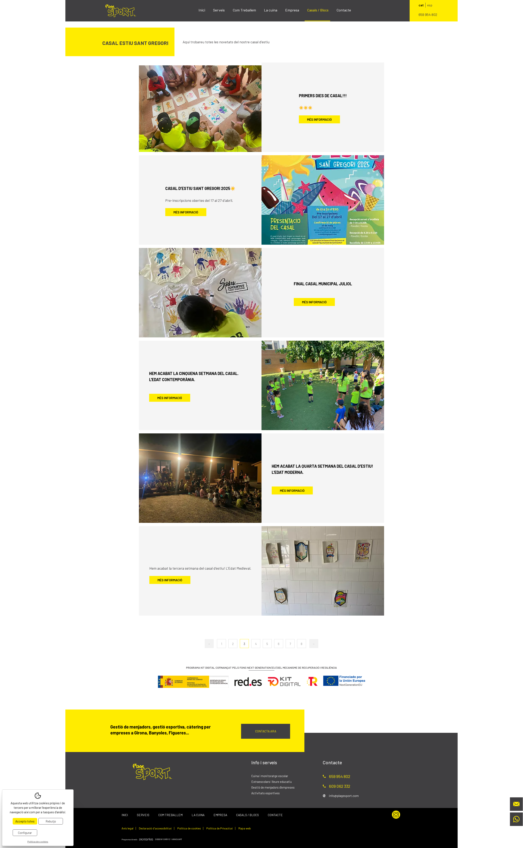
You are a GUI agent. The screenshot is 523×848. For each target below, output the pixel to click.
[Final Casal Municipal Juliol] (200, 292)
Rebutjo (51, 821)
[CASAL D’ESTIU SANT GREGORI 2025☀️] (323, 200)
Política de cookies (189, 828)
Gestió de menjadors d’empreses (273, 787)
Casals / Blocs (318, 10)
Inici (202, 10)
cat (421, 5)
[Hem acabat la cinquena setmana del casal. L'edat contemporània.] (323, 385)
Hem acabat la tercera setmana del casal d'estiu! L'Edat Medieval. (200, 568)
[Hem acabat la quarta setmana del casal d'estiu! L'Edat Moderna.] (200, 478)
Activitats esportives (265, 793)
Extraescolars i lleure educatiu (271, 781)
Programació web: (130, 839)
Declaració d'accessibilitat (155, 828)
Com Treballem (244, 10)
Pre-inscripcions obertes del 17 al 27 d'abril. (199, 200)
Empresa (292, 10)
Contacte (343, 10)
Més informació (319, 119)
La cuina (270, 10)
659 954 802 (428, 14)
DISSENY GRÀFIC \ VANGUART (168, 839)
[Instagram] (396, 814)
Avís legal (127, 828)
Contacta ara (265, 731)
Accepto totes (25, 821)
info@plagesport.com (344, 796)
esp (429, 5)
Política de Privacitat (219, 828)
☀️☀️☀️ (305, 107)
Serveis (219, 10)
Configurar (25, 833)
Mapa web (244, 828)
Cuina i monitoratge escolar (269, 776)
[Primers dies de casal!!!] (200, 107)
